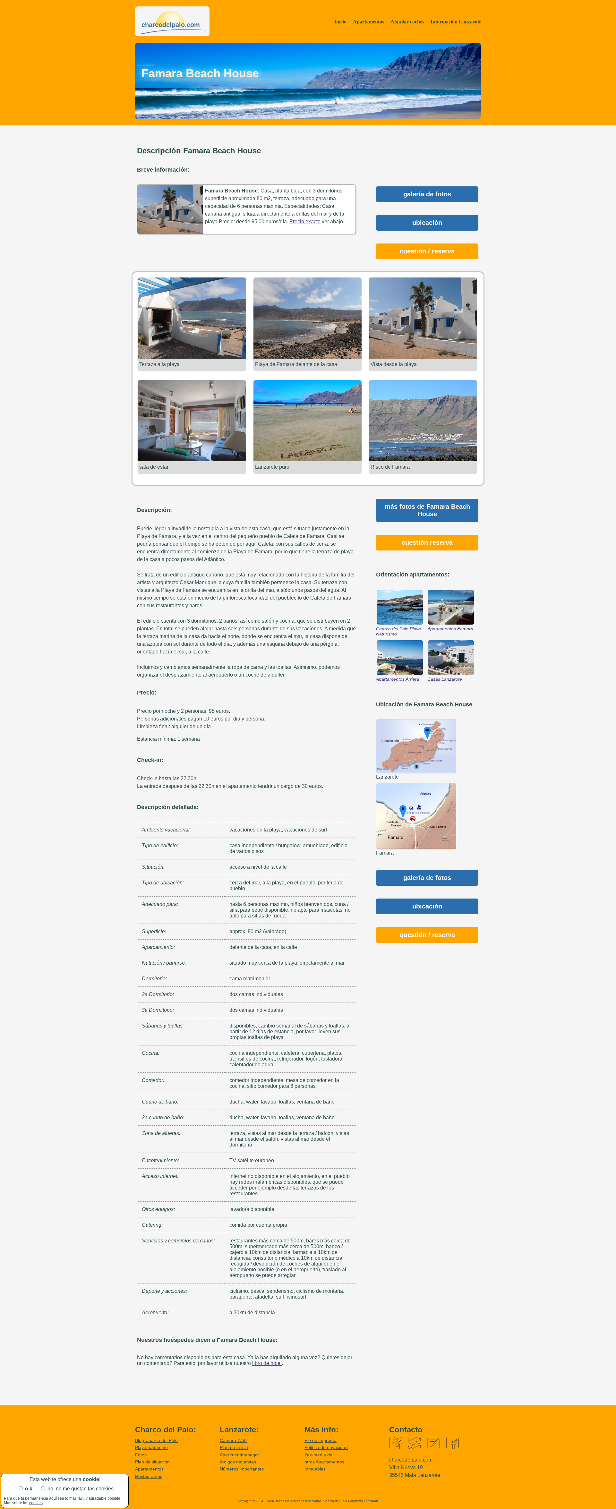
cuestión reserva (427, 542)
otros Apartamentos (324, 1461)
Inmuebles (315, 1468)
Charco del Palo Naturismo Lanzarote (351, 1501)
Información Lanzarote (456, 21)
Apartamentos (368, 21)
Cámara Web (233, 1440)
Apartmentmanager (239, 1454)
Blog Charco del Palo (156, 1440)
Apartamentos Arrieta (397, 679)
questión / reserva (427, 934)
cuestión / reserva (427, 251)
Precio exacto (305, 221)
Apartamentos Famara (450, 628)
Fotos (141, 1454)
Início (340, 21)
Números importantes (242, 1468)
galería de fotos (427, 194)
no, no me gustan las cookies (80, 1488)
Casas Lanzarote (444, 679)
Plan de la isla (234, 1447)
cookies (36, 1503)
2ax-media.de (318, 1454)
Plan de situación (152, 1461)
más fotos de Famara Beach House (427, 510)
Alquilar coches (407, 21)
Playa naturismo (151, 1447)
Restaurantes (148, 1476)
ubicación (427, 222)
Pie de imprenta (320, 1440)
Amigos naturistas (238, 1461)
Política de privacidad (326, 1447)
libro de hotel (267, 1363)
